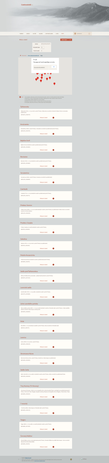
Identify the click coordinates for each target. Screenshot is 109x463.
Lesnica (23, 337)
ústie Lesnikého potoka (29, 304)
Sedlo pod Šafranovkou (29, 271)
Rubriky (21, 33)
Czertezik (23, 189)
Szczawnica (24, 173)
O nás (57, 33)
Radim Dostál (28, 458)
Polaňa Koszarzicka (27, 255)
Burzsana (23, 157)
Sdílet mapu (64, 39)
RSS (71, 460)
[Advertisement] (54, 20)
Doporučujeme (49, 33)
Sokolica (23, 239)
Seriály (28, 33)
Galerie (41, 33)
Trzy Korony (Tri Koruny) (29, 386)
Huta (22, 321)
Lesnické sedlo (25, 287)
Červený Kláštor (26, 436)
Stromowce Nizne (27, 353)
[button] (51, 73)
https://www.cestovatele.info (33, 55)
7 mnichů (23, 403)
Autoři (34, 33)
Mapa (62, 33)
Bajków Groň (25, 140)
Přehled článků (43, 117)
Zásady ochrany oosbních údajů (39, 460)
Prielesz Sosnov (26, 205)
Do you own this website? (39, 67)
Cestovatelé (27, 4)
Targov (23, 420)
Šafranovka (24, 107)
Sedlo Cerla (24, 370)
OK (53, 66)
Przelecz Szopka (26, 223)
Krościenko (24, 124)
